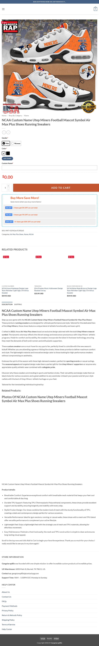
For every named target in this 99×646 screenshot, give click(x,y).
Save (5, 22)
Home (4, 116)
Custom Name (7, 163)
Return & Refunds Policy (12, 615)
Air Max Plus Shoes (16, 234)
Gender (5, 138)
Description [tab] (7, 304)
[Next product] (4, 132)
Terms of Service (8, 624)
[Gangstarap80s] (49, 9)
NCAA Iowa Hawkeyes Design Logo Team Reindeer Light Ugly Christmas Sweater (15, 290)
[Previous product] (8, 132)
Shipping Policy (8, 620)
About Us (6, 592)
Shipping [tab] (18, 304)
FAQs (4, 601)
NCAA (31, 234)
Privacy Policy (7, 610)
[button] (3, 9)
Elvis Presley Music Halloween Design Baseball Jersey (48, 289)
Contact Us (6, 597)
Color (4, 148)
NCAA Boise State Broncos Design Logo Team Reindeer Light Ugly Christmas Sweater (82, 290)
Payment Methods (9, 606)
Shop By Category (15, 116)
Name (26, 116)
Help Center (7, 629)
